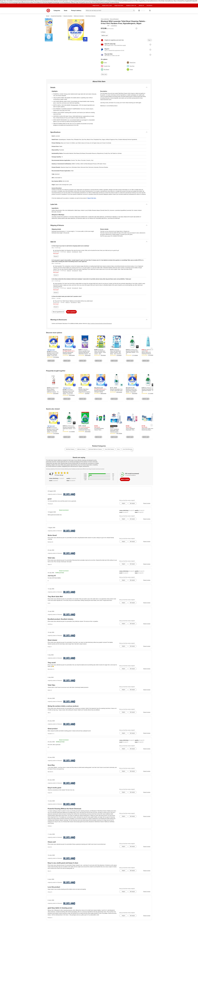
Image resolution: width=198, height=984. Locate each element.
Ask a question (71, 312)
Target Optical (18, 2)
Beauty (99, 1)
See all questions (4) (58, 312)
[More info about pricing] (136, 28)
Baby (95, 1)
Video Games (165, 1)
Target (47, 16)
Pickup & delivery (76, 10)
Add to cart (105, 35)
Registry (98, 2)
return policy (107, 236)
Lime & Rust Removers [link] (127, 449)
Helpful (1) (69, 251)
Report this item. (91, 198)
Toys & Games (147, 1)
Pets (120, 1)
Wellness (127, 1)
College (21, 1)
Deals (23, 2)
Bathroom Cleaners (79, 16)
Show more (104, 74)
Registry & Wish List (131, 5)
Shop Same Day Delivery (89, 2)
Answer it (56, 256)
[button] (105, 25)
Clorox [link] (118, 449)
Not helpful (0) (75, 251)
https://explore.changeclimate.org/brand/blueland (100, 323)
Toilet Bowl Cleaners (90, 16)
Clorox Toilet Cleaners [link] (109, 449)
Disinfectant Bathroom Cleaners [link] (95, 449)
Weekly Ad (69, 2)
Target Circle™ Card (107, 5)
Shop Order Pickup (77, 2)
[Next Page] (151, 349)
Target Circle (109, 2)
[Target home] (48, 10)
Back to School (15, 1)
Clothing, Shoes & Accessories (37, 1)
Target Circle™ (96, 5)
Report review (146, 503)
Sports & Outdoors (114, 1)
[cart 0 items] (150, 10)
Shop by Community (8, 2)
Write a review (125, 479)
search (133, 10)
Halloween (26, 1)
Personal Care (105, 1)
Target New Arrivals (5, 1)
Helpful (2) (69, 270)
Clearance (28, 2)
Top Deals (53, 2)
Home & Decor (50, 1)
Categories (57, 10)
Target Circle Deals (61, 2)
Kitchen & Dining (59, 1)
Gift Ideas (192, 1)
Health (123, 1)
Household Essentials (88, 1)
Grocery (79, 1)
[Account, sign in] (142, 10)
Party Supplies (186, 1)
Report (80, 251)
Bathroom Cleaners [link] (81, 449)
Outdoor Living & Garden (70, 1)
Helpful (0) (69, 288)
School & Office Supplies (136, 1)
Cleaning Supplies (67, 16)
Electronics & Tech (156, 1)
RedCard (103, 2)
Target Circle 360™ (118, 5)
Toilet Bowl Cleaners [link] (70, 449)
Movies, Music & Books (175, 1)
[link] (105, 26)
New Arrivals (34, 2)
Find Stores (116, 2)
